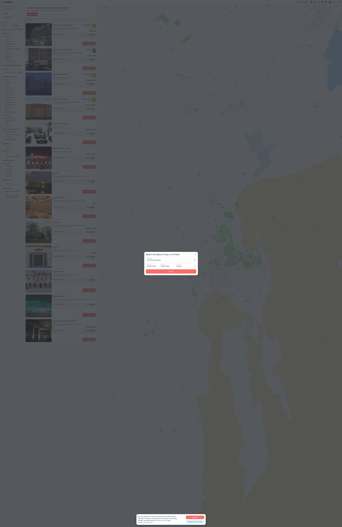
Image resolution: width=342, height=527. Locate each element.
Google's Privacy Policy (145, 522)
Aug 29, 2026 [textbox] (151, 266)
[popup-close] (195, 254)
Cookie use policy (162, 520)
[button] (194, 260)
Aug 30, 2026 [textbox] (165, 266)
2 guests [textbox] (179, 266)
